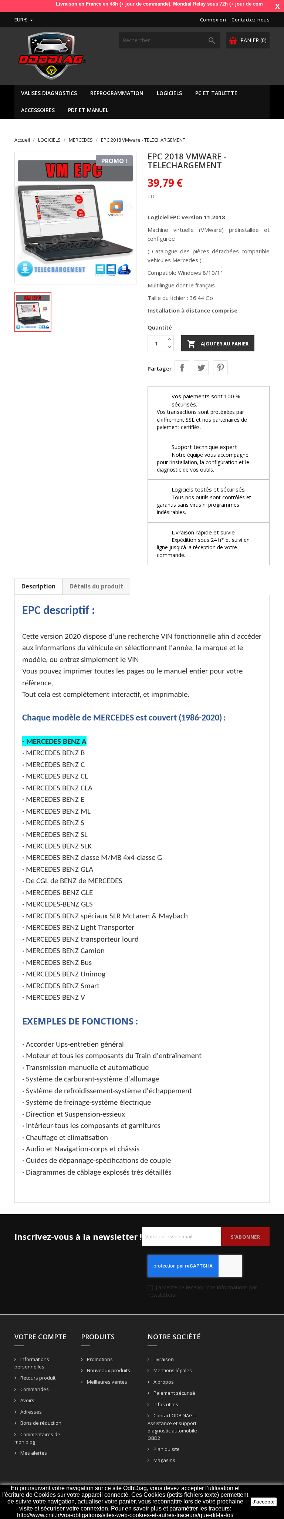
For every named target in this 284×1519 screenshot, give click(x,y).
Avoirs (26, 1400)
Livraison (163, 1359)
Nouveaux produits (108, 1370)
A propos (163, 1381)
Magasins (163, 1460)
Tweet (201, 367)
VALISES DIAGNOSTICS (49, 93)
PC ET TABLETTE (216, 93)
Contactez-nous (250, 19)
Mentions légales (172, 1370)
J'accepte (264, 1502)
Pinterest (220, 367)
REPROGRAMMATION (116, 93)
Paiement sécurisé (173, 1393)
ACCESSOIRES (38, 110)
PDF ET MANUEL (88, 110)
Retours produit (37, 1377)
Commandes (34, 1389)
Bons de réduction (40, 1423)
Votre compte (40, 1336)
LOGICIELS (169, 93)
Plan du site (166, 1449)
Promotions (99, 1359)
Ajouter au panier (217, 344)
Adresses (30, 1411)
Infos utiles (165, 1404)
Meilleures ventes (106, 1381)
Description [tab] (38, 586)
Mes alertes (33, 1452)
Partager (182, 367)
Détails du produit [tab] (96, 586)
